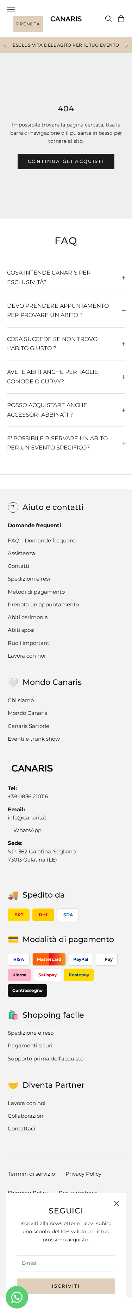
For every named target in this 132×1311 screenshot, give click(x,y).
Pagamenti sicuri (30, 1045)
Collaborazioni (26, 1115)
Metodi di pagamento (36, 591)
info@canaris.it (27, 817)
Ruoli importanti (29, 643)
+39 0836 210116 (28, 796)
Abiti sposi (21, 630)
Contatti (18, 566)
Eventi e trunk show (34, 738)
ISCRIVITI (66, 1286)
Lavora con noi (26, 655)
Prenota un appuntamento (43, 604)
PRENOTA (28, 24)
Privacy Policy (83, 1173)
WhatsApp (27, 830)
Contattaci (21, 1128)
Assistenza (21, 553)
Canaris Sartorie (28, 726)
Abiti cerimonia (28, 617)
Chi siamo (21, 700)
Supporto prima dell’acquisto (45, 1058)
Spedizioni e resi (29, 578)
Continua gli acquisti (66, 161)
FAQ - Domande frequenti (42, 540)
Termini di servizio (31, 1173)
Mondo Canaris (27, 713)
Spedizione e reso (31, 1032)
